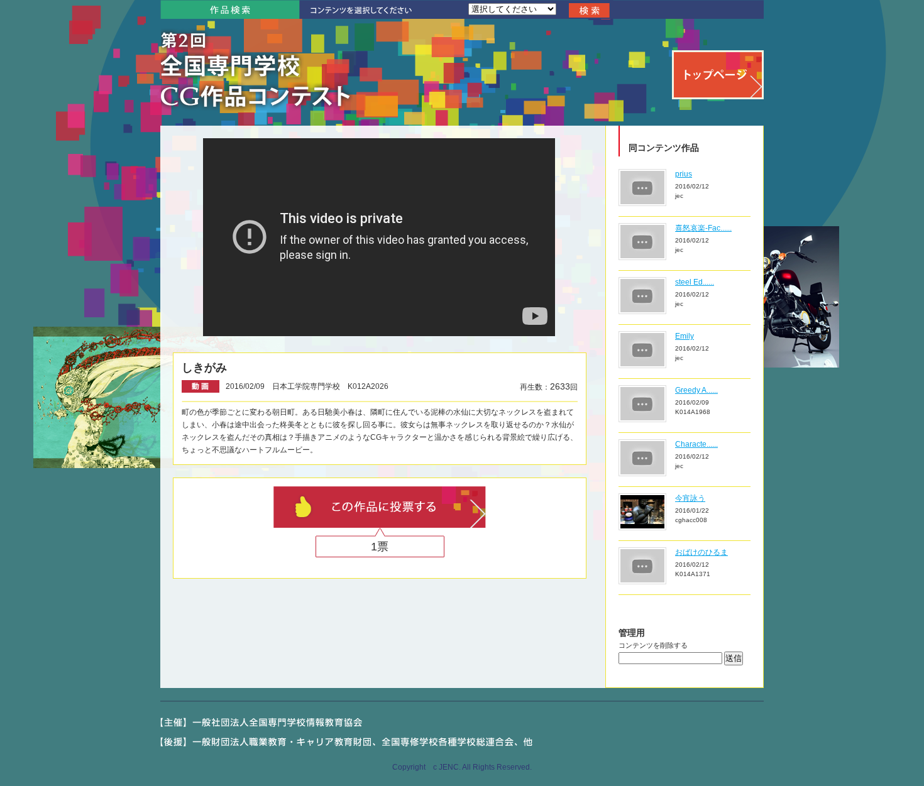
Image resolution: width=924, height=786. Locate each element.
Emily (684, 336)
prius (683, 174)
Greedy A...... (696, 390)
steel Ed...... (694, 282)
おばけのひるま (701, 552)
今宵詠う (690, 498)
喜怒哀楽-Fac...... (703, 228)
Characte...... (696, 444)
